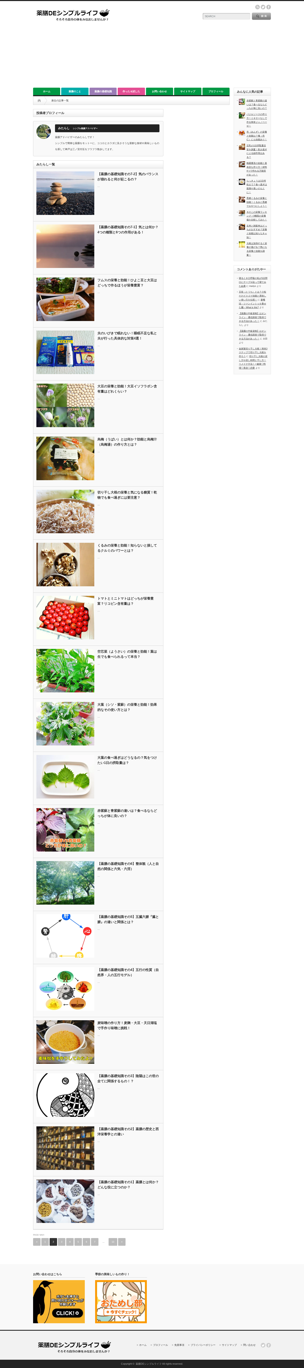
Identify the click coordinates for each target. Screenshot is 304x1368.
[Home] (39, 100)
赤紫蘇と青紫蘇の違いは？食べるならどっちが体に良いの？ (127, 813)
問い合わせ (249, 1345)
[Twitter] (263, 1345)
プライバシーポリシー (203, 1345)
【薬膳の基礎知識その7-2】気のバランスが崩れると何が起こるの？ (127, 176)
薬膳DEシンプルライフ (149, 1363)
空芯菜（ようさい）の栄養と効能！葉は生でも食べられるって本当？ (127, 654)
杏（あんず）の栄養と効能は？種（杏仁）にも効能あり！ (257, 136)
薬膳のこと (75, 91)
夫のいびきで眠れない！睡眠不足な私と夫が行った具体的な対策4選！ (127, 335)
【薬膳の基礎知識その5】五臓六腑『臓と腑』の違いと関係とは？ (128, 919)
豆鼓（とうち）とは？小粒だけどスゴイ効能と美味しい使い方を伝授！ (252, 296)
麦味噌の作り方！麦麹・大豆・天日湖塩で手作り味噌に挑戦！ (127, 1025)
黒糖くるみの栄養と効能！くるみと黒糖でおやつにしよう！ (257, 202)
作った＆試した (131, 91)
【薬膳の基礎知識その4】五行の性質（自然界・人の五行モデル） (128, 972)
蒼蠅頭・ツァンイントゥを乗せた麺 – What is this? (252, 303)
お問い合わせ (159, 91)
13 (113, 1242)
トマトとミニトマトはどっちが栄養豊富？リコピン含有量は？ (125, 601)
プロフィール (215, 91)
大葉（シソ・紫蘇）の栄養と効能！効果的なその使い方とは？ (127, 707)
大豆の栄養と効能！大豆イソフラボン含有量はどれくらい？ (127, 388)
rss (257, 7)
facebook (268, 7)
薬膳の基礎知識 (103, 91)
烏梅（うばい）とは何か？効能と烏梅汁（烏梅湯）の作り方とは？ (127, 441)
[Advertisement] (152, 57)
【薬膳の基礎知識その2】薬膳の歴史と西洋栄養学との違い (128, 1131)
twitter (263, 7)
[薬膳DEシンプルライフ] (73, 23)
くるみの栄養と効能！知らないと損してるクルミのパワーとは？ (127, 548)
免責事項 (179, 1345)
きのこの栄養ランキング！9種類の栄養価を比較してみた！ (257, 216)
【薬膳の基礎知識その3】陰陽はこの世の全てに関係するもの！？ (128, 1078)
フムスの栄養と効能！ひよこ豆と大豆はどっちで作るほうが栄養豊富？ (127, 282)
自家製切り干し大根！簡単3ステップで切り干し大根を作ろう (253, 352)
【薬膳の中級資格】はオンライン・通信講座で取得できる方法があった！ (252, 317)
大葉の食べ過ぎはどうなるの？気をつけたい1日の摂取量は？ (127, 760)
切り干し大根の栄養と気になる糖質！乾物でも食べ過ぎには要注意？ (127, 495)
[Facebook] (268, 1345)
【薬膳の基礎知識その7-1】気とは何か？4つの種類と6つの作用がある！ (127, 229)
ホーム (46, 91)
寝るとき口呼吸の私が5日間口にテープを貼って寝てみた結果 (253, 282)
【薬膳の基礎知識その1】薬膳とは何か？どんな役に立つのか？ (128, 1184)
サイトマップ (187, 91)
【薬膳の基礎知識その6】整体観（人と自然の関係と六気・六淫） (128, 866)
